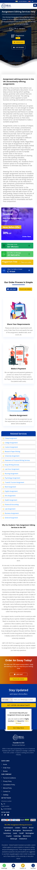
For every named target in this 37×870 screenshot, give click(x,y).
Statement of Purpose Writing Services (17, 460)
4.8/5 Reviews (20, 47)
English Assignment (11, 491)
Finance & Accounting (12, 504)
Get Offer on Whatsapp (18, 705)
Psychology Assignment (12, 478)
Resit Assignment (10, 487)
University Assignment (12, 456)
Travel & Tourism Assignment (14, 482)
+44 (32, 1)
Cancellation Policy (9, 785)
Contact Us (6, 791)
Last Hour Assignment (12, 469)
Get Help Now (18, 728)
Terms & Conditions (9, 778)
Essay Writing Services (12, 465)
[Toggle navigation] (35, 5)
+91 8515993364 (22, 1)
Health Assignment (11, 500)
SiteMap (5, 795)
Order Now (19, 42)
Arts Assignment (10, 496)
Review (5, 771)
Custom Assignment (11, 447)
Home (5, 764)
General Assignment (11, 518)
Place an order (25, 289)
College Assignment (11, 443)
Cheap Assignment (11, 438)
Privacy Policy (7, 781)
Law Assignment (10, 509)
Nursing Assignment (11, 474)
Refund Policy (7, 788)
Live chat (13, 289)
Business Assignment (12, 513)
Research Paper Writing (12, 451)
